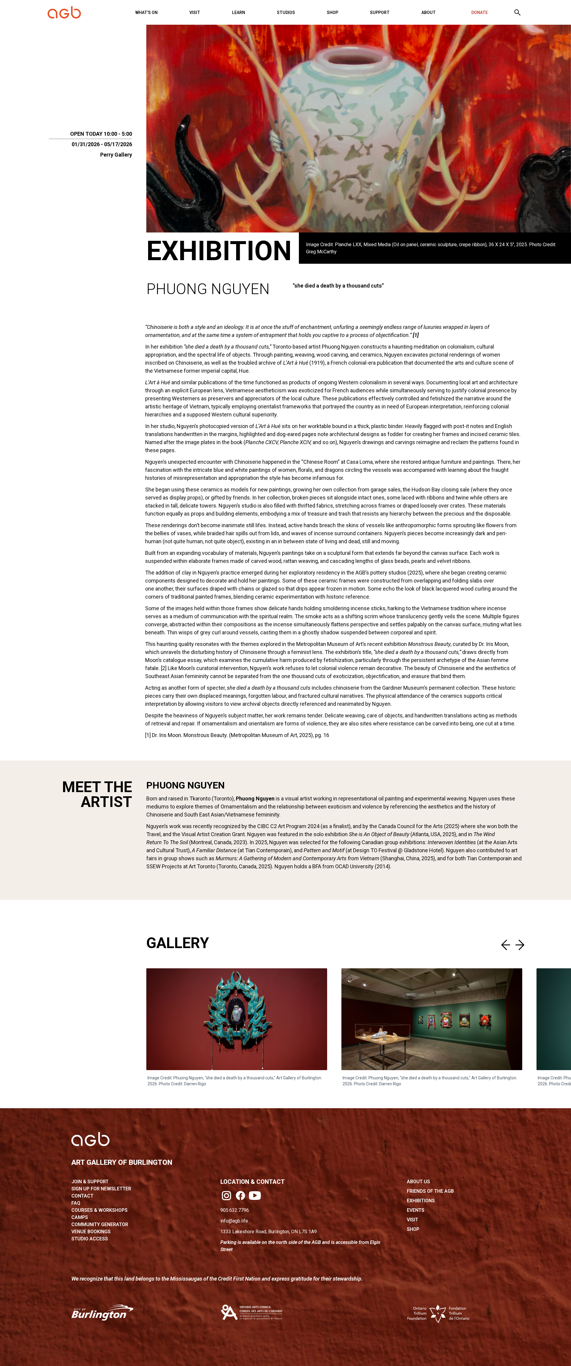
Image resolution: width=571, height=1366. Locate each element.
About (428, 12)
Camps (79, 1217)
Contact (82, 1196)
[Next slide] (518, 944)
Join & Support (90, 1181)
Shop (332, 12)
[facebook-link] (240, 1195)
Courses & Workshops (99, 1210)
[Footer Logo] (90, 1139)
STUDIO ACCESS (89, 1239)
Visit (194, 12)
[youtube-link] (254, 1195)
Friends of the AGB (430, 1191)
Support (380, 12)
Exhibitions (421, 1200)
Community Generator (99, 1224)
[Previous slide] (507, 944)
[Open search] (517, 12)
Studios (286, 12)
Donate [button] (479, 12)
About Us (418, 1181)
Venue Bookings (91, 1231)
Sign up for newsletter (101, 1189)
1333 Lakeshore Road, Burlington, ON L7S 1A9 (268, 1231)
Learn (238, 12)
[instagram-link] (226, 1195)
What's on (146, 12)
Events (415, 1210)
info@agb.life (234, 1221)
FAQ (75, 1203)
